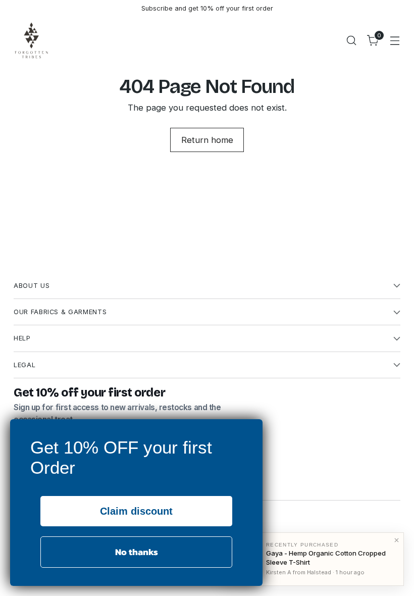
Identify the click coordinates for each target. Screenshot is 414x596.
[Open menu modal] (395, 40)
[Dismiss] (396, 540)
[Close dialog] (252, 429)
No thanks (136, 552)
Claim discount (136, 511)
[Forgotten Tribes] (31, 40)
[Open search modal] (351, 40)
